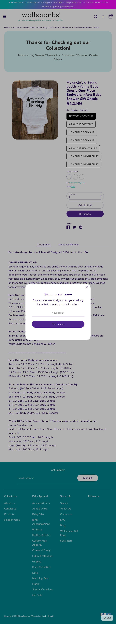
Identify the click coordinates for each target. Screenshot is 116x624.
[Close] (87, 287)
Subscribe (58, 324)
